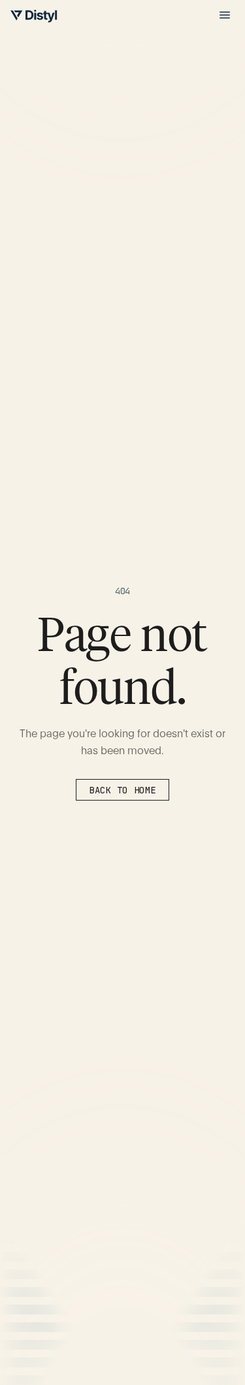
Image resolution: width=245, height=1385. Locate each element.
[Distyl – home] (33, 16)
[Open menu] (225, 15)
